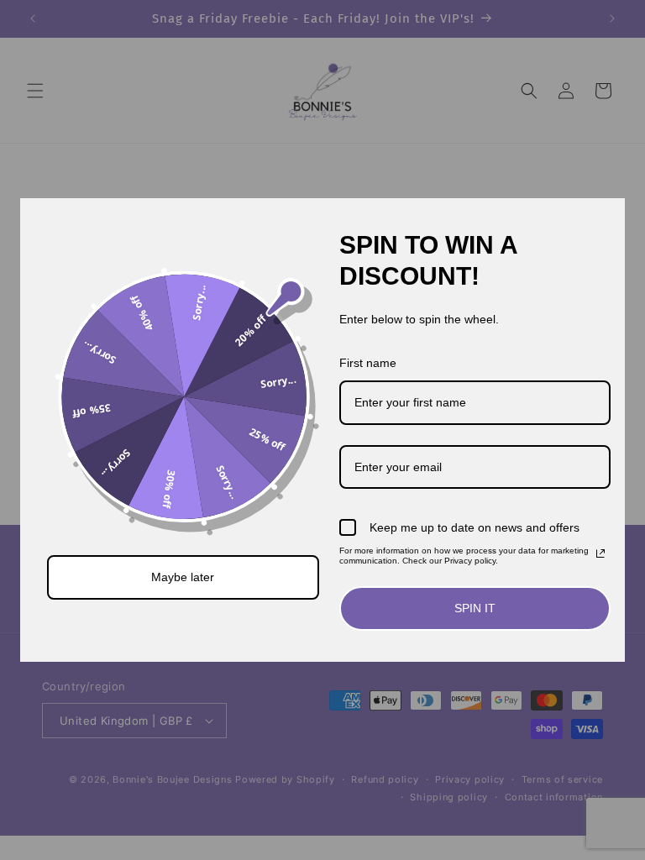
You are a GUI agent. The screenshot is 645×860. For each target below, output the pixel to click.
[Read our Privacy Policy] (600, 553)
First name (367, 363)
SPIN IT (475, 608)
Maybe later (182, 577)
